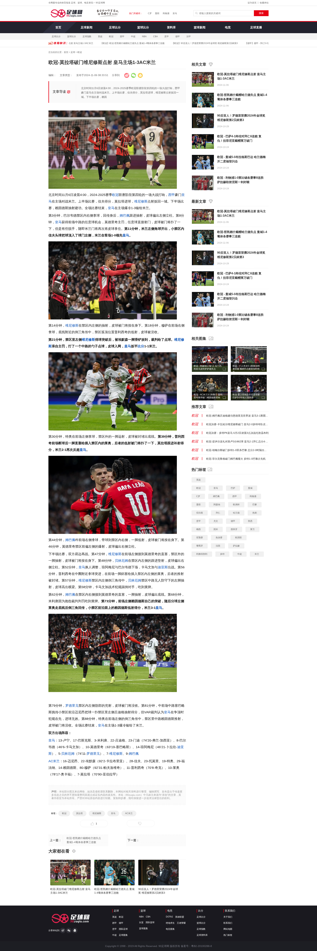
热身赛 (219, 537)
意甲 (166, 36)
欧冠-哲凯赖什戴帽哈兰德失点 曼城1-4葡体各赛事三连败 (122, 43)
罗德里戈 (72, 705)
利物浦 (166, 13)
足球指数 (87, 36)
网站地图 (227, 929)
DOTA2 (169, 916)
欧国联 (238, 537)
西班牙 (234, 529)
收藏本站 (264, 2)
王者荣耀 (181, 923)
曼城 (250, 488)
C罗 (150, 13)
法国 (218, 546)
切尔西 (199, 513)
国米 (216, 529)
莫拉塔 (79, 813)
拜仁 (218, 513)
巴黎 (254, 504)
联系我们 (230, 910)
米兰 (257, 554)
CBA (155, 36)
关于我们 (227, 917)
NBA (144, 36)
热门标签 (227, 935)
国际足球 (123, 929)
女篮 (141, 922)
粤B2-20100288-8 (201, 946)
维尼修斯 (140, 201)
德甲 (177, 36)
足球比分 (115, 27)
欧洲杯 (236, 504)
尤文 (216, 521)
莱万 (252, 529)
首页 (58, 27)
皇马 (175, 13)
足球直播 (256, 27)
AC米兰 (54, 761)
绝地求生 (170, 923)
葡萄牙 (199, 546)
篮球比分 (143, 27)
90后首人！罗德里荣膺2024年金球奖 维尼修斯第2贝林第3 (194, 43)
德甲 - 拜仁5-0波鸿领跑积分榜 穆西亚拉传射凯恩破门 (265, 43)
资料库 (171, 27)
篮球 (143, 910)
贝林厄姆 (121, 560)
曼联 (157, 13)
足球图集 (123, 935)
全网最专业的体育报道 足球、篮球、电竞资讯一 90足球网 (76, 2)
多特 (222, 554)
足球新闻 (86, 27)
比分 (141, 346)
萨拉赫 (236, 546)
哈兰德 (236, 513)
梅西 (198, 529)
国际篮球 (150, 922)
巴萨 (233, 488)
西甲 (122, 36)
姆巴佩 (125, 215)
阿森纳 (217, 504)
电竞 (228, 27)
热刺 (254, 513)
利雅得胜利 (201, 554)
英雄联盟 (179, 917)
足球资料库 (202, 935)
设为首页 (252, 2)
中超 (133, 36)
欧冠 (111, 36)
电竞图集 (170, 929)
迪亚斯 (163, 567)
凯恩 (250, 521)
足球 (73, 52)
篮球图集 (143, 928)
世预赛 (199, 537)
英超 (100, 36)
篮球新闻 (199, 27)
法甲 (188, 36)
